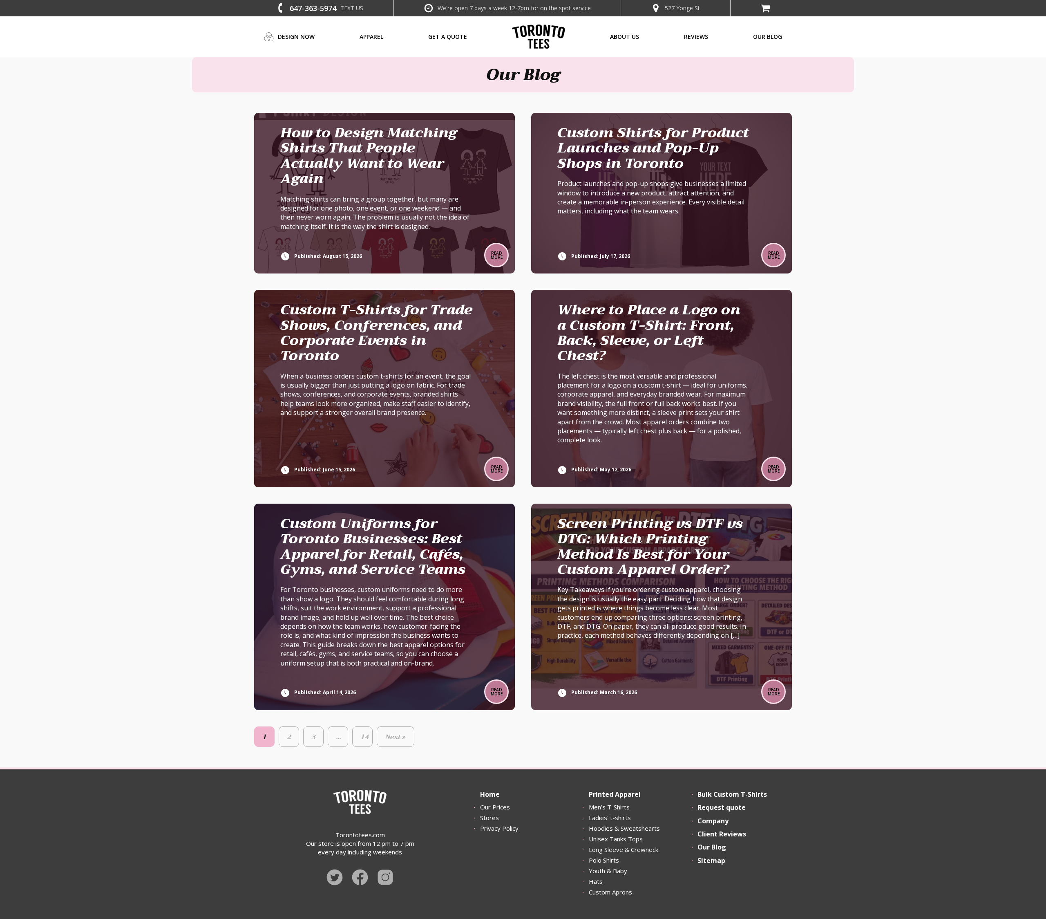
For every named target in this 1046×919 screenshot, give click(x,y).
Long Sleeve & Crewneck (623, 849)
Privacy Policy (499, 828)
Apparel (371, 36)
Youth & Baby (608, 871)
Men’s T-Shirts (609, 807)
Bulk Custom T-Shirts (732, 794)
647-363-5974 (313, 8)
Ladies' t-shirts (610, 818)
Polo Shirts (604, 860)
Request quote (721, 807)
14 (365, 737)
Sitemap (711, 860)
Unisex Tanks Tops (616, 839)
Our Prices (495, 807)
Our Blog (711, 847)
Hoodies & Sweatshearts (624, 828)
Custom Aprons (610, 892)
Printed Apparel (615, 794)
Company (713, 820)
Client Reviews (721, 833)
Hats (596, 881)
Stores (489, 818)
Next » (395, 737)
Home (490, 794)
